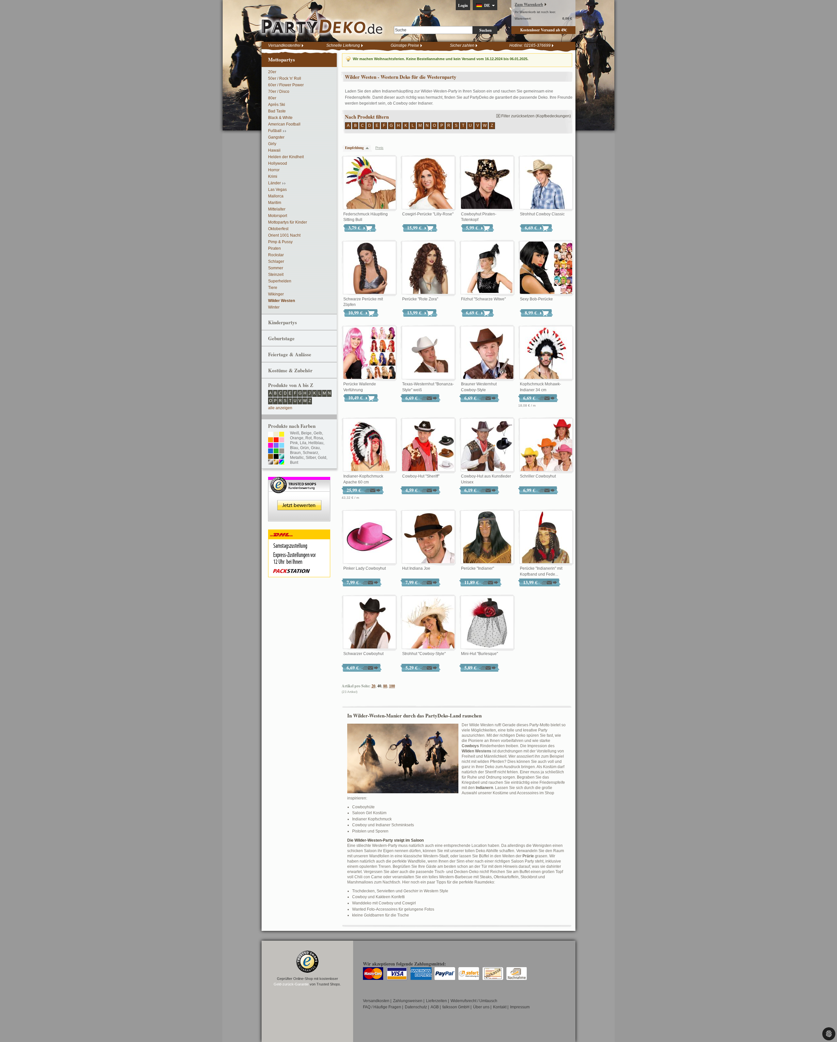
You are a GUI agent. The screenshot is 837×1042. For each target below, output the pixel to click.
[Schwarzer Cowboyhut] (369, 623)
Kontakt (499, 1007)
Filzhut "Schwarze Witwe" (483, 299)
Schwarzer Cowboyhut (363, 653)
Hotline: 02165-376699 (530, 45)
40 (379, 686)
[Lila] (276, 446)
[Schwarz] (276, 457)
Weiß (294, 433)
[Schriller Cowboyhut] (546, 445)
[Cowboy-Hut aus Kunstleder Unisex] (487, 445)
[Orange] (270, 440)
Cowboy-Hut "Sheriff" (420, 476)
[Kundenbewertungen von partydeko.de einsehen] (299, 480)
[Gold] (276, 462)
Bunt (294, 462)
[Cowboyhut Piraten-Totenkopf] (487, 183)
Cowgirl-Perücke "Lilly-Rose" (427, 214)
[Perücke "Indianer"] (487, 537)
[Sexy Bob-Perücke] (546, 268)
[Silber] (270, 462)
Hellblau (315, 443)
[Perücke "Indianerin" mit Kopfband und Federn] (546, 537)
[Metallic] (281, 457)
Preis (379, 148)
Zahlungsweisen (407, 1001)
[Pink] (270, 446)
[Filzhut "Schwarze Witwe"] (487, 268)
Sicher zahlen (462, 45)
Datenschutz (416, 1007)
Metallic (297, 457)
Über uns (481, 1007)
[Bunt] (281, 462)
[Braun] (270, 457)
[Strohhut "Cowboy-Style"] (428, 623)
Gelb (318, 433)
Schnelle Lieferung (343, 45)
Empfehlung (354, 147)
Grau (315, 447)
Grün (304, 447)
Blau (294, 447)
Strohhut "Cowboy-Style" (424, 653)
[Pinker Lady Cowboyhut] (369, 537)
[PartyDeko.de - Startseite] (322, 23)
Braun (295, 452)
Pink (294, 443)
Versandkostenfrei (284, 45)
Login (463, 5)
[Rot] (276, 440)
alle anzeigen (280, 408)
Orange (296, 438)
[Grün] (276, 451)
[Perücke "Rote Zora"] (428, 268)
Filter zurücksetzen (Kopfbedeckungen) (536, 116)
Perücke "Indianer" (477, 568)
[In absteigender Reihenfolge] (369, 148)
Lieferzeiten (436, 1001)
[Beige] (276, 434)
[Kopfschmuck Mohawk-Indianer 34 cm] (546, 353)
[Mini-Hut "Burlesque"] (487, 623)
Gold (322, 457)
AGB (435, 1007)
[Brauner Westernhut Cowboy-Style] (487, 353)
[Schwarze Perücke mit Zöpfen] (369, 268)
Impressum (520, 1007)
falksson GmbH (456, 1007)
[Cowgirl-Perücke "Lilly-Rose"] (428, 183)
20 (373, 686)
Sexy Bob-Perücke (536, 299)
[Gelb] (281, 434)
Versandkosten (376, 1001)
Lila (303, 443)
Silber (311, 457)
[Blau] (270, 451)
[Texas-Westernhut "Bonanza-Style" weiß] (428, 353)
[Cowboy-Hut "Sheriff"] (428, 445)
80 (385, 686)
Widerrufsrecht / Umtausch (474, 1001)
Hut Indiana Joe (416, 568)
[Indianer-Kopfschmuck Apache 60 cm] (369, 445)
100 (392, 686)
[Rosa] (281, 440)
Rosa (318, 438)
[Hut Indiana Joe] (428, 537)
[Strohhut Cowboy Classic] (546, 183)
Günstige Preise (405, 45)
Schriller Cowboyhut (538, 476)
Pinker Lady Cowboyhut (364, 568)
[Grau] (281, 451)
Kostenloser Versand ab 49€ (543, 30)
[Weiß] (270, 434)
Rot (308, 438)
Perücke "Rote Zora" (420, 299)
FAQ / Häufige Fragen (382, 1007)
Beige (306, 433)
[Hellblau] (281, 446)
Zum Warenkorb (529, 4)
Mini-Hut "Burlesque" (479, 653)
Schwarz (310, 452)
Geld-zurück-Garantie (291, 984)
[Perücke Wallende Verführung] (369, 353)
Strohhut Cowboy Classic (542, 214)
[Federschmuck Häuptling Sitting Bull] (369, 183)
